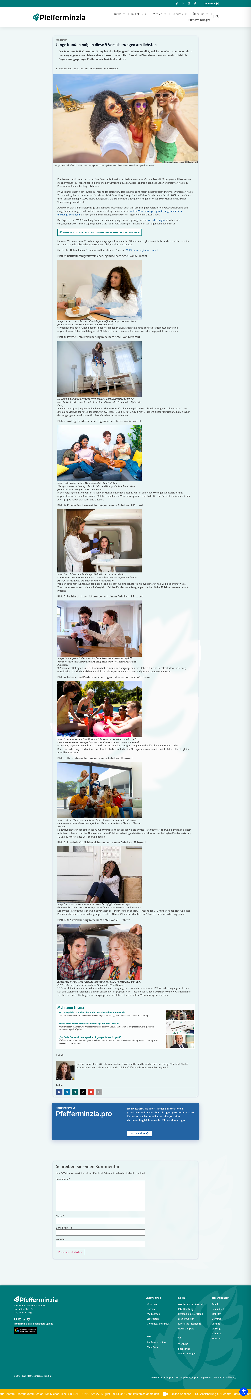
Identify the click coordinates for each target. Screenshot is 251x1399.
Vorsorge (216, 1328)
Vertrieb (216, 1323)
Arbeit (215, 1304)
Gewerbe (216, 1318)
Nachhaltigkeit (186, 1328)
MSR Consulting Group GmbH (142, 250)
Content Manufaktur (158, 1323)
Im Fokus (137, 14)
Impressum (206, 1377)
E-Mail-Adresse (64, 1228)
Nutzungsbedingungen (187, 1377)
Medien (157, 14)
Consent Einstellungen (162, 1377)
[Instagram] (24, 1319)
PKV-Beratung (185, 1309)
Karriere (151, 1309)
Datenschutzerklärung (225, 1377)
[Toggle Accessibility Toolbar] (243, 1391)
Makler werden (186, 1318)
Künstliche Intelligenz (189, 1323)
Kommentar (63, 1179)
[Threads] (28, 1319)
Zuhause (216, 1333)
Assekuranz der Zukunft (191, 1304)
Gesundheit (218, 1309)
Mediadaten (153, 1314)
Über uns (198, 14)
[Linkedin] (19, 1319)
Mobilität (216, 1314)
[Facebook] (15, 1319)
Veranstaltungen (187, 1353)
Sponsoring (184, 1348)
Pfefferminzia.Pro (156, 1342)
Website (60, 1239)
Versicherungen (156, 220)
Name (60, 1216)
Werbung (183, 1343)
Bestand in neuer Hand (190, 1314)
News (117, 14)
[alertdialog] (125, 1394)
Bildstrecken (112, 68)
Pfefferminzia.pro (199, 20)
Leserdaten (153, 1318)
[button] (59, 1092)
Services (178, 14)
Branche (216, 1338)
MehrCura (152, 1347)
